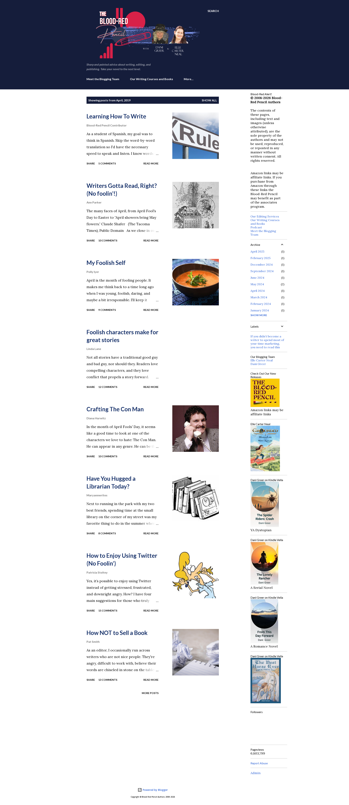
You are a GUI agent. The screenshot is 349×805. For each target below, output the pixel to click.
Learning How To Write (116, 116)
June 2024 (257, 277)
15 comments (107, 610)
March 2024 (258, 297)
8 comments (107, 533)
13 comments (107, 679)
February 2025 (260, 258)
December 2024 (261, 264)
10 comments (107, 240)
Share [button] (91, 163)
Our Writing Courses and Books (151, 79)
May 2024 (257, 284)
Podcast (256, 227)
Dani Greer (258, 364)
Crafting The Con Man (115, 409)
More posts (150, 693)
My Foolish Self (106, 262)
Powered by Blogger (155, 790)
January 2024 (259, 310)
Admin (255, 773)
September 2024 (262, 271)
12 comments (107, 386)
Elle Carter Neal (261, 360)
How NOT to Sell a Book (117, 632)
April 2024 (257, 290)
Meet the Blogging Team (103, 79)
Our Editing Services (264, 216)
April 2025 (257, 251)
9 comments (107, 309)
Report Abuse (259, 763)
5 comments (107, 163)
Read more (151, 163)
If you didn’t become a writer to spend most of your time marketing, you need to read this (267, 341)
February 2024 (260, 304)
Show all (209, 100)
